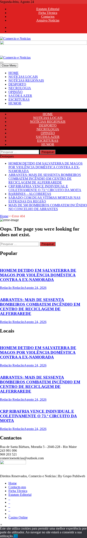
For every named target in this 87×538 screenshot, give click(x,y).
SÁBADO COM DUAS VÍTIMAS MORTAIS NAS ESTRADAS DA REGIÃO (44, 199)
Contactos (47, 16)
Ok (16, 536)
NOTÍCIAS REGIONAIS (26, 80)
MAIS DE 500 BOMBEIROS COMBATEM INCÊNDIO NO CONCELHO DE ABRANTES (47, 207)
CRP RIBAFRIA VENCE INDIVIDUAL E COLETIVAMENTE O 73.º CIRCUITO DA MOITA (44, 188)
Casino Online (18, 517)
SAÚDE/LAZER (20, 95)
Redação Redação (12, 287)
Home (4, 216)
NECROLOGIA (19, 88)
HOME (13, 73)
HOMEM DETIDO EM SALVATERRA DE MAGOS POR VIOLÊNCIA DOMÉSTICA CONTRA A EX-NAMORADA (45, 167)
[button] (1, 524)
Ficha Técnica (47, 13)
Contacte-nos (17, 487)
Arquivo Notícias (47, 20)
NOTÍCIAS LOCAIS (23, 76)
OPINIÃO (15, 92)
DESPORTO (17, 84)
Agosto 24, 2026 (35, 287)
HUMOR (14, 103)
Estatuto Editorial (47, 9)
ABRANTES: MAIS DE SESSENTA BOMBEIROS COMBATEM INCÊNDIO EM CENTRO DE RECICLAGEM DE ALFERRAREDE (44, 178)
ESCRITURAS (19, 99)
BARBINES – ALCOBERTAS (29, 194)
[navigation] (43, 88)
